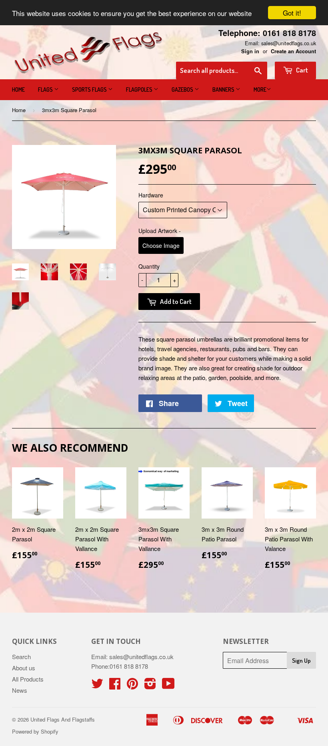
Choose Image (161, 245)
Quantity (149, 266)
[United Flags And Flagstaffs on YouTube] (168, 686)
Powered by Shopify (35, 731)
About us (23, 668)
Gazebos (183, 89)
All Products (28, 679)
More (260, 89)
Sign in (250, 51)
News (19, 690)
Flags (46, 89)
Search (21, 656)
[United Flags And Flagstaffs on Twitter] (97, 686)
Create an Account (293, 51)
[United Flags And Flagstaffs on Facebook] (115, 686)
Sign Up (301, 660)
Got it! (292, 13)
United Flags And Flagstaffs (62, 719)
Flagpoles (140, 89)
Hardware (150, 195)
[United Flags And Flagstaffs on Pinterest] (132, 686)
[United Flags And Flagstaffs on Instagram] (150, 686)
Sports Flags (90, 89)
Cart (301, 70)
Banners (224, 89)
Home (18, 89)
